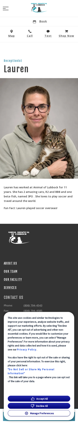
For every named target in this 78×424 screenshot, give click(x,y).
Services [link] (10, 287)
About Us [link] (10, 263)
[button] (6, 8)
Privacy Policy (27, 349)
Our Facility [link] (13, 279)
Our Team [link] (10, 271)
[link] (39, 8)
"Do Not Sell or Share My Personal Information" (31, 371)
